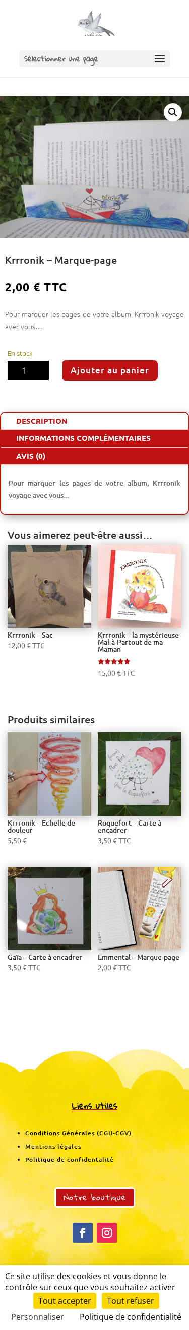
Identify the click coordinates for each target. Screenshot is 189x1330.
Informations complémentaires (83, 438)
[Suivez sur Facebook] (83, 1233)
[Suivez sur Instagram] (107, 1233)
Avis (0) (30, 456)
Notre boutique (95, 1197)
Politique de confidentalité (69, 1159)
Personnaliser (37, 1316)
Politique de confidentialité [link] (130, 1316)
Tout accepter (64, 1300)
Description (41, 421)
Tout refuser (130, 1300)
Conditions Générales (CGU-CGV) (78, 1133)
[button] (173, 112)
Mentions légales (53, 1146)
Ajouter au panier (110, 370)
